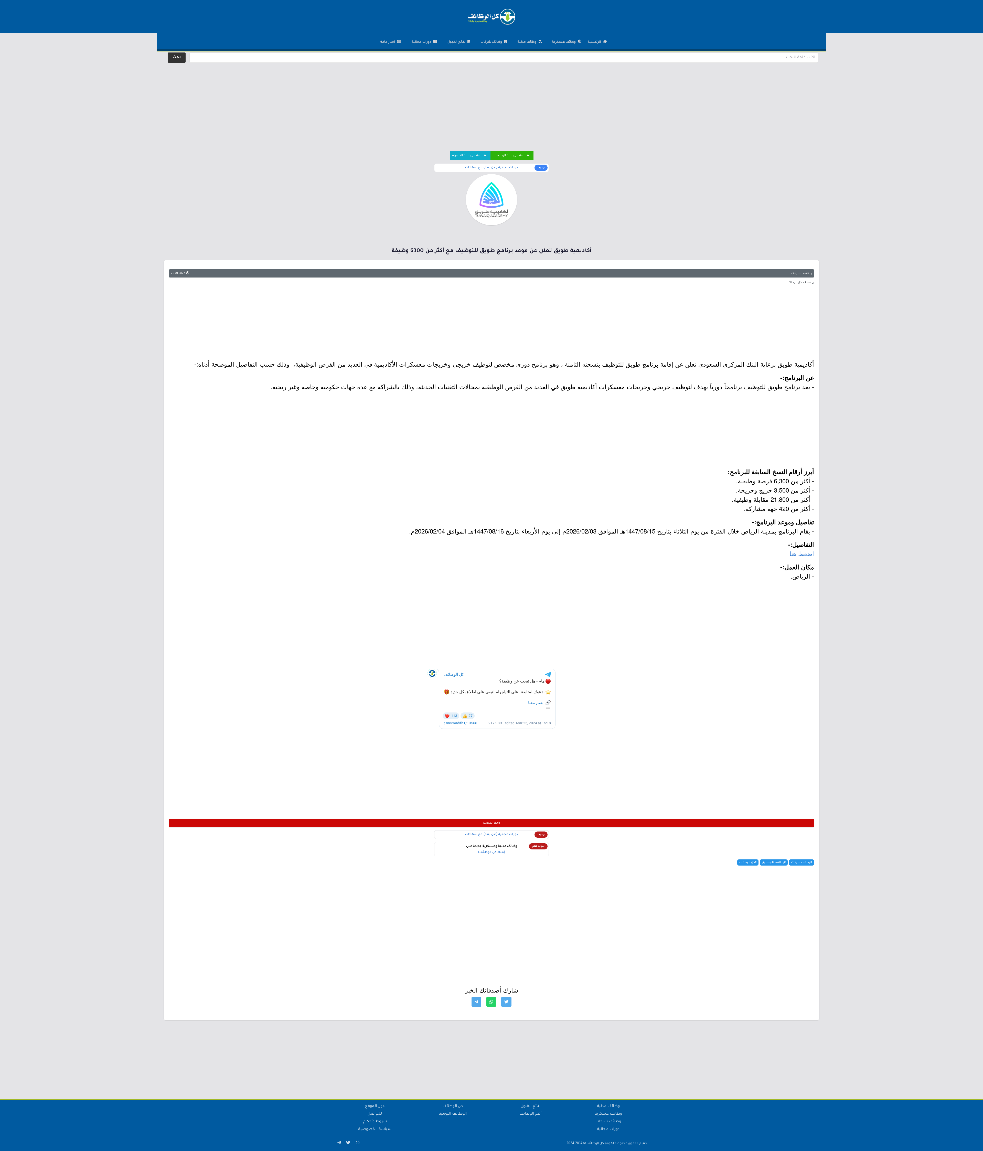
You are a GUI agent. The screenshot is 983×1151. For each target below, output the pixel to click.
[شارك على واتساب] (491, 1002)
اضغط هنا (801, 553)
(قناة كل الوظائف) (491, 852)
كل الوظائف (452, 1106)
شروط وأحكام (375, 1122)
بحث (177, 58)
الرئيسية (594, 42)
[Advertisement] (491, 100)
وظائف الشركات (801, 273)
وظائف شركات (491, 42)
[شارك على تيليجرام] (476, 1002)
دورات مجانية (421, 42)
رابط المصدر (491, 823)
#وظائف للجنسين (774, 862)
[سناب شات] (356, 1143)
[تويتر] (347, 1143)
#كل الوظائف (747, 862)
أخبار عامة (387, 42)
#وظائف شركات (801, 862)
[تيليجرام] (338, 1143)
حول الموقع (375, 1106)
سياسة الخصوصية (374, 1129)
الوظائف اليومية (453, 1114)
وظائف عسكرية (564, 42)
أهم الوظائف (530, 1114)
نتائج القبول (456, 42)
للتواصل (375, 1114)
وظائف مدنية (527, 42)
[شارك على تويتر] (506, 1002)
